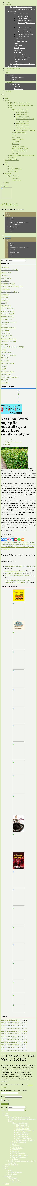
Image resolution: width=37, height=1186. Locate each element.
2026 (2, 1020)
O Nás (6, 98)
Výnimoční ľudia (7, 372)
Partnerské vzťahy (7, 317)
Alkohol (5, 267)
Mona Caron (15, 178)
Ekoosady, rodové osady (9, 292)
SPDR (6, 162)
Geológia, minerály (17, 139)
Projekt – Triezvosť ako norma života (19, 103)
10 (22, 1023)
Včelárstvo (15, 153)
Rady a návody (6, 336)
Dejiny (14, 135)
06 (15, 1020)
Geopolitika (5, 295)
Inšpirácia (5, 300)
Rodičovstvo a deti (8, 341)
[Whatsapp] (19, 539)
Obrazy (12, 229)
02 (7, 1020)
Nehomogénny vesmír (22, 123)
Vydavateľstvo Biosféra (13, 68)
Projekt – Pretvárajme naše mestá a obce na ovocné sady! (21, 65)
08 (18, 1020)
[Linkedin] (12, 539)
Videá (8, 73)
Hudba (10, 167)
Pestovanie (15, 144)
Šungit (12, 220)
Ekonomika (5, 289)
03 (9, 1020)
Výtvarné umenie (13, 176)
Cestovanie (5, 275)
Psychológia (5, 333)
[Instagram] (9, 539)
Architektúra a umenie (20, 41)
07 (16, 1020)
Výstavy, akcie (6, 374)
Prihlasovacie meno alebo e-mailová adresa (14, 1091)
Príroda (4, 325)
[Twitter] (5, 539)
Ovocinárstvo (16, 142)
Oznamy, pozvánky (7, 314)
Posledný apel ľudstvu (22, 117)
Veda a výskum (7, 363)
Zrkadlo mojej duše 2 (22, 114)
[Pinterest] (15, 539)
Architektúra (6, 273)
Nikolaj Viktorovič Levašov (20, 110)
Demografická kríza (8, 284)
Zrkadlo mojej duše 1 (22, 112)
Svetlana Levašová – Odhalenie (23, 38)
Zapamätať (6, 1100)
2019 (2, 1039)
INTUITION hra (12, 171)
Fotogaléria (8, 173)
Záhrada (4, 380)
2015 (2, 1050)
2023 (2, 1028)
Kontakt (8, 91)
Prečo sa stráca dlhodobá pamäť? (15, 573)
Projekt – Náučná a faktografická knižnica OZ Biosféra (21, 10)
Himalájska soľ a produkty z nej (19, 222)
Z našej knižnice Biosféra (9, 377)
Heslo (2, 1096)
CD (11, 231)
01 (5, 1020)
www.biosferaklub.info (20, 531)
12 (26, 1023)
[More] (23, 539)
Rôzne (4, 344)
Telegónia (4, 358)
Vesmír (4, 366)
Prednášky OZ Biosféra (15, 169)
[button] (18, 95)
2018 (2, 1042)
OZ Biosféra (9, 204)
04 (11, 1020)
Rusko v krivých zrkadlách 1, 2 (25, 24)
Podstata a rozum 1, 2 (22, 121)
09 (20, 1023)
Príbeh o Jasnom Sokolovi (23, 128)
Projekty (7, 101)
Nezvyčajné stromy (7, 311)
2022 (2, 1031)
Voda (3, 369)
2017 (2, 1045)
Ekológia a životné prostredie (11, 286)
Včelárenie (5, 361)
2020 (2, 1037)
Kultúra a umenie (7, 308)
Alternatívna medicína (9, 270)
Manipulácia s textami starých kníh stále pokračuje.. (20, 566)
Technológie (6, 352)
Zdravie (4, 383)
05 (13, 1020)
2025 (2, 1023)
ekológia (7, 444)
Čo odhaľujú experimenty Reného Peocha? (17, 575)
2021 (2, 1034)
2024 (2, 1026)
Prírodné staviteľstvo (18, 146)
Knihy (11, 218)
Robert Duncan (18, 89)
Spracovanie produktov (19, 151)
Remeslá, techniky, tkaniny (20, 148)
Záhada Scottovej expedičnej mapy (15, 571)
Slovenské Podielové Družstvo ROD (12, 347)
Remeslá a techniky (8, 339)
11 (24, 1023)
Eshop (8, 215)
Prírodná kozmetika (15, 224)
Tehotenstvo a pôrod (8, 355)
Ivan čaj (4, 303)
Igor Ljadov (5, 297)
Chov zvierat (16, 137)
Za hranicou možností (22, 126)
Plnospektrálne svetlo (8, 322)
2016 (2, 1048)
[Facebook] (2, 539)
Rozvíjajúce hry (14, 227)
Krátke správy (6, 306)
